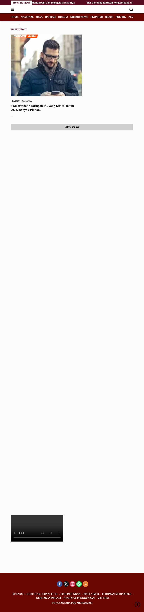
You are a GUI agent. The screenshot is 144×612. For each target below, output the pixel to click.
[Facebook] (59, 584)
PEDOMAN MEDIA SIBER (116, 594)
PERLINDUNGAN (70, 594)
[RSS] (85, 584)
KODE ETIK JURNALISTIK (42, 594)
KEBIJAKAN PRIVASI (48, 598)
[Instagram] (72, 584)
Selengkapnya (72, 127)
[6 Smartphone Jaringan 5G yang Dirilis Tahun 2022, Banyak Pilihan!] (46, 65)
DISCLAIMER (91, 594)
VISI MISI (103, 598)
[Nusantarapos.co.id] (34, 9)
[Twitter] (66, 584)
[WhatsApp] (79, 584)
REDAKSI (18, 594)
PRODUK (15, 100)
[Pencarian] (131, 9)
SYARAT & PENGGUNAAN (79, 598)
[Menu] (13, 9)
